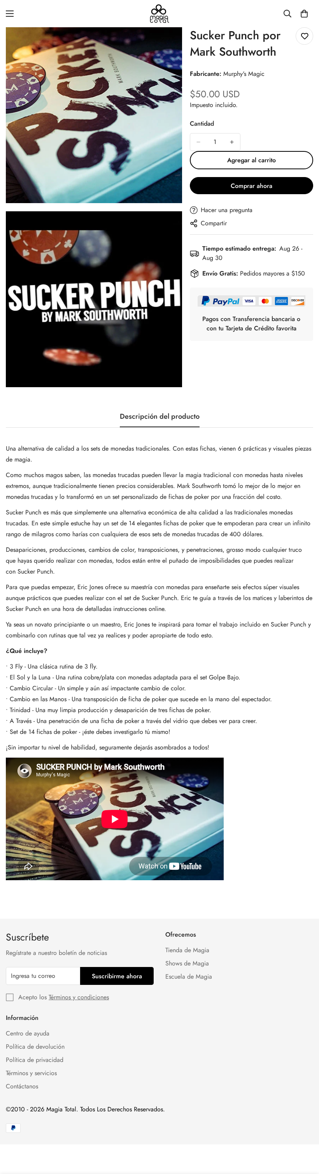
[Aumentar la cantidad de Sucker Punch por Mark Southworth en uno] (232, 142)
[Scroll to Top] (304, 1132)
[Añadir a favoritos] (304, 36)
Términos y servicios (31, 1073)
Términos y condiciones (79, 997)
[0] (304, 14)
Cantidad (202, 123)
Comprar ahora (251, 185)
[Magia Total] (159, 13)
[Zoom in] (169, 44)
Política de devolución (35, 1046)
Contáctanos (22, 1086)
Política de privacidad (34, 1059)
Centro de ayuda (27, 1033)
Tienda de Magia (187, 950)
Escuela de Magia (188, 976)
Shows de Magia (187, 963)
